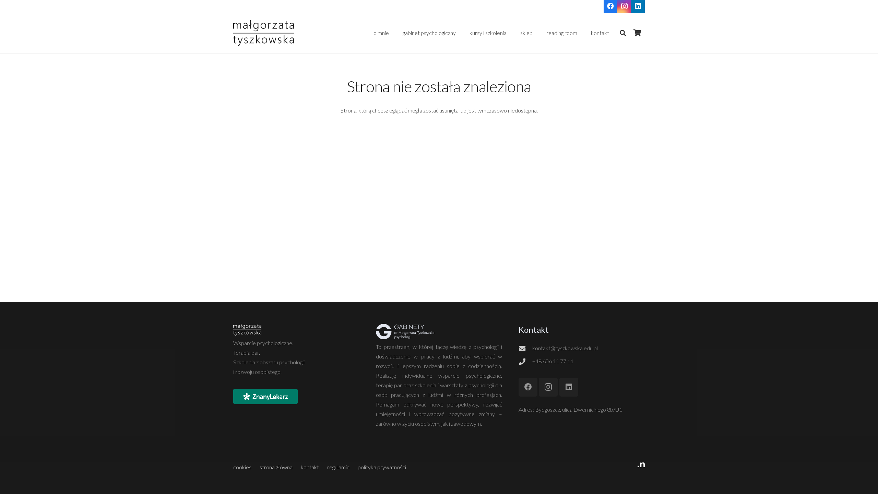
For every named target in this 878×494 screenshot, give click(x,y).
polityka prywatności (382, 467)
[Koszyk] (637, 33)
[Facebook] (528, 387)
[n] (546, 467)
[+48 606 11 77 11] (525, 361)
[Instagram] (548, 387)
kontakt (310, 467)
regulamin (338, 467)
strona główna (276, 467)
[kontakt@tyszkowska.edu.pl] (525, 348)
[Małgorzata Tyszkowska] (263, 33)
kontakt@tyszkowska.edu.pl (565, 348)
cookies (242, 467)
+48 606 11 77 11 (552, 361)
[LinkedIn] (568, 387)
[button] (536, 33)
